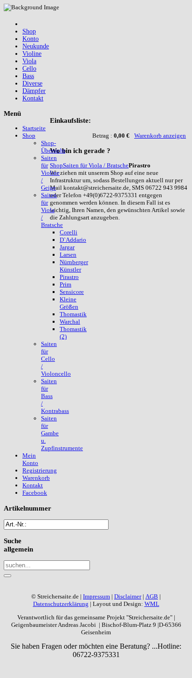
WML (151, 603)
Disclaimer (127, 596)
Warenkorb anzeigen (160, 135)
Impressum (96, 596)
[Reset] (7, 575)
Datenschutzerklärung (61, 603)
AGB (151, 596)
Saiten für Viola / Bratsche (96, 165)
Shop (56, 165)
